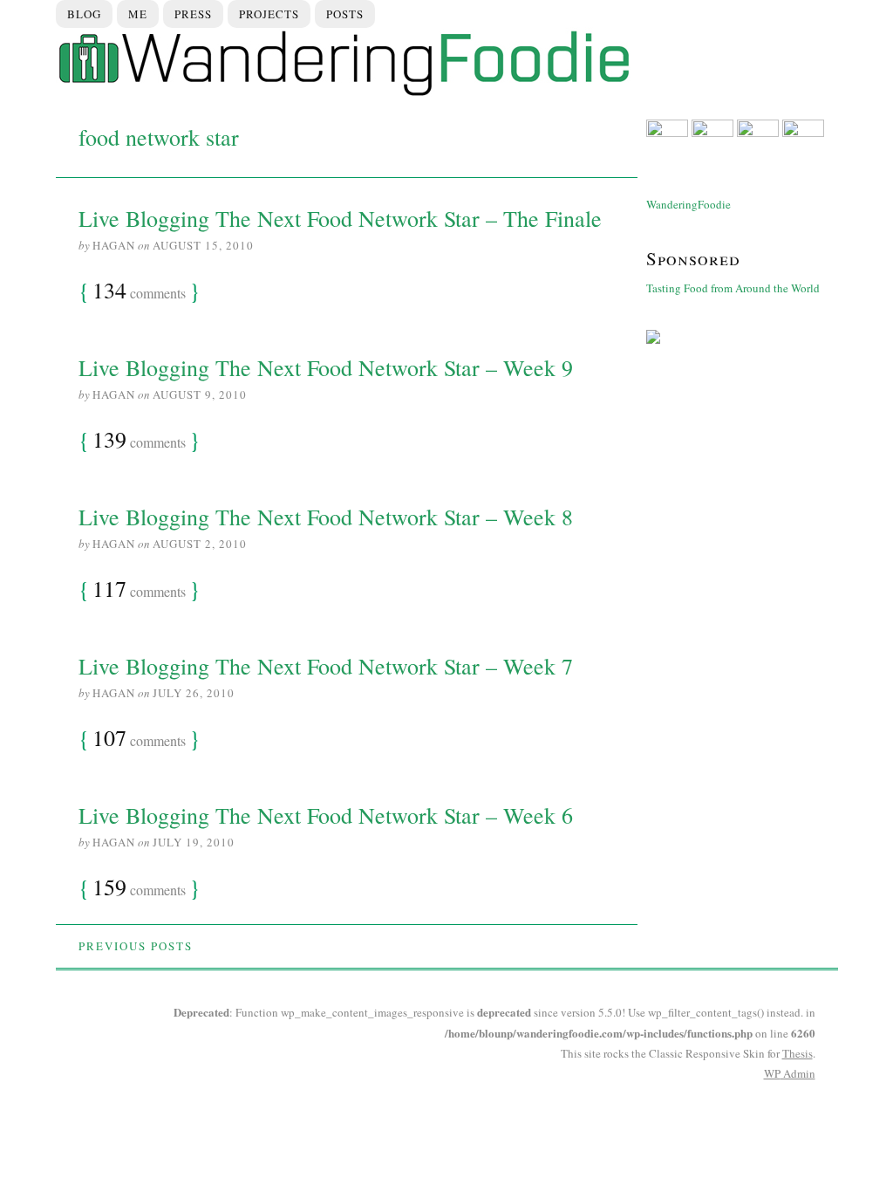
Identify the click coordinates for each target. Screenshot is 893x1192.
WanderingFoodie (688, 204)
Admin (789, 1073)
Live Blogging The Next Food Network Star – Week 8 (325, 516)
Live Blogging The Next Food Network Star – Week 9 (325, 367)
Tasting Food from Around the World (733, 288)
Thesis (797, 1053)
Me (137, 14)
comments (139, 291)
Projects (269, 14)
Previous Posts (135, 946)
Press (193, 14)
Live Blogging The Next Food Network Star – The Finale (340, 218)
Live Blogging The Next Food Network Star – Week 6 (325, 815)
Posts (345, 14)
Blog (84, 14)
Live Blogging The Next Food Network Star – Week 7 (325, 666)
